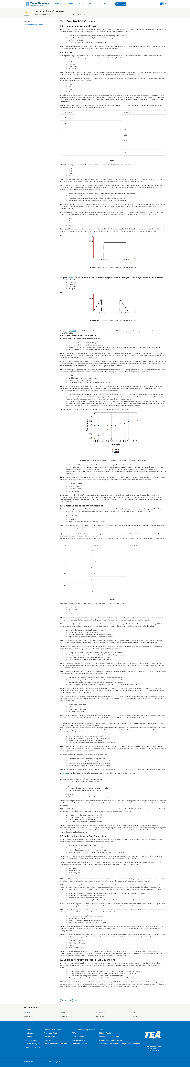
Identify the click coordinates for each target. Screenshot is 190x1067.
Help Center (31, 1033)
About (81, 4)
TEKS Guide (59, 4)
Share (75, 1000)
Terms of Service (33, 1047)
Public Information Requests (56, 1044)
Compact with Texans (53, 1029)
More (91, 4)
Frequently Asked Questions (83, 1029)
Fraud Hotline (49, 1036)
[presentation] (70, 484)
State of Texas (78, 1036)
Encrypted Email (50, 1033)
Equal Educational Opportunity (111, 1040)
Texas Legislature (79, 1040)
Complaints (48, 1040)
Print (65, 1000)
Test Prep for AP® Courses (33, 25)
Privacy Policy (31, 1044)
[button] (163, 4)
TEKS (71, 4)
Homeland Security (79, 1044)
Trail (101, 1029)
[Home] (36, 3)
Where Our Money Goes (109, 1036)
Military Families (105, 1033)
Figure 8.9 (65, 773)
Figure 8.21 (72, 331)
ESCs (74, 1033)
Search (119, 4)
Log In (143, 4)
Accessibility (31, 1040)
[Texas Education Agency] (152, 1035)
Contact (29, 1036)
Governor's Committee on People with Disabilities (119, 1044)
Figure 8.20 (72, 278)
